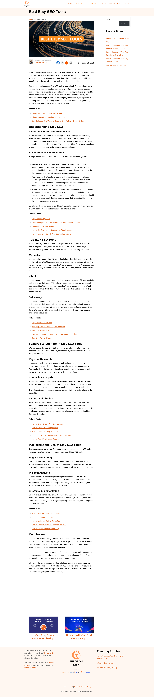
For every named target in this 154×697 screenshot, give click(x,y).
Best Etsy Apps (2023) (40, 330)
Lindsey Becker (41, 62)
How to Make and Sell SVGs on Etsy (46, 521)
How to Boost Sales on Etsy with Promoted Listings (52, 435)
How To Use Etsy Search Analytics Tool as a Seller (51, 234)
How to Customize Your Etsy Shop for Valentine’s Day (117, 46)
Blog (34, 19)
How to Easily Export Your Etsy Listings (47, 424)
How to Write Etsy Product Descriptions (47, 439)
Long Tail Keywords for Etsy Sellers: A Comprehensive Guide (56, 222)
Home (30, 19)
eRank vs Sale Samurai (105, 663)
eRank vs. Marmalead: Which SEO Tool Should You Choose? (56, 334)
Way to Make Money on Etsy (107, 668)
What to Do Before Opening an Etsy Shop (48, 117)
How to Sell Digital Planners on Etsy (46, 513)
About (71, 687)
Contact (77, 687)
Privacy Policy (86, 687)
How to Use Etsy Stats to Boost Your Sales (49, 525)
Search (107, 19)
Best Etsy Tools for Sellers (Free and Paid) (48, 327)
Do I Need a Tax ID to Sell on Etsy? (117, 40)
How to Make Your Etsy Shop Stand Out (47, 431)
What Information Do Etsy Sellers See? (47, 113)
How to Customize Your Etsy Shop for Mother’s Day (117, 53)
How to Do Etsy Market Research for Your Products (52, 230)
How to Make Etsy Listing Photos (45, 428)
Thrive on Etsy (49, 653)
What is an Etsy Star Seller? (43, 226)
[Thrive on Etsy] (40, 4)
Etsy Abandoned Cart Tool (42, 323)
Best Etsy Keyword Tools (41, 338)
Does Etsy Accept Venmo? (116, 65)
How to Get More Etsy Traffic (43, 517)
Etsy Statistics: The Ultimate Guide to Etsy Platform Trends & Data (58, 121)
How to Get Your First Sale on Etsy (45, 529)
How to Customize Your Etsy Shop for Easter (117, 60)
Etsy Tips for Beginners (41, 219)
